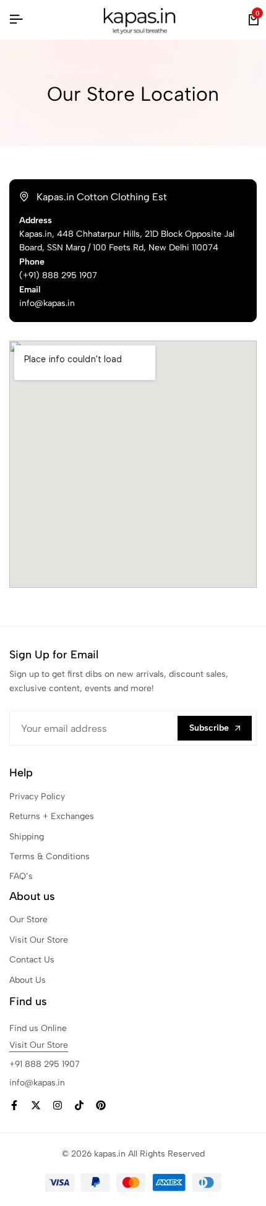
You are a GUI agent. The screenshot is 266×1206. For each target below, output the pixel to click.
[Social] (14, 1105)
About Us (27, 980)
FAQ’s (21, 876)
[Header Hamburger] (16, 19)
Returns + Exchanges (51, 816)
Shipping (26, 836)
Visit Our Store (38, 940)
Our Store (28, 919)
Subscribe (209, 728)
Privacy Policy (37, 796)
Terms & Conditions (49, 856)
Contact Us (31, 959)
